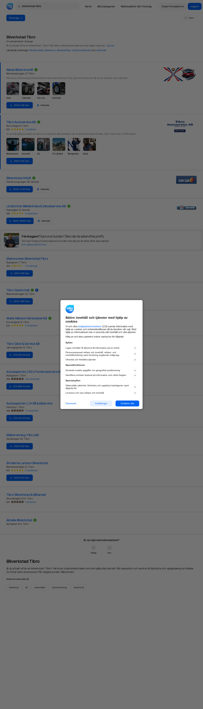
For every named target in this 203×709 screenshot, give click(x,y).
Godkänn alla (127, 403)
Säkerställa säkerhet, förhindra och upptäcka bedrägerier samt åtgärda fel (97, 387)
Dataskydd (71, 403)
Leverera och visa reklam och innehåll (85, 393)
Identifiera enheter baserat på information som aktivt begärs (96, 375)
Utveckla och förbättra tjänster (81, 359)
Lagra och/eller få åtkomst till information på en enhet (92, 348)
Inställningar (101, 403)
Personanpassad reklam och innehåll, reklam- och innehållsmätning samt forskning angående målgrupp (92, 353)
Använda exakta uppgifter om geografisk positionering (93, 370)
